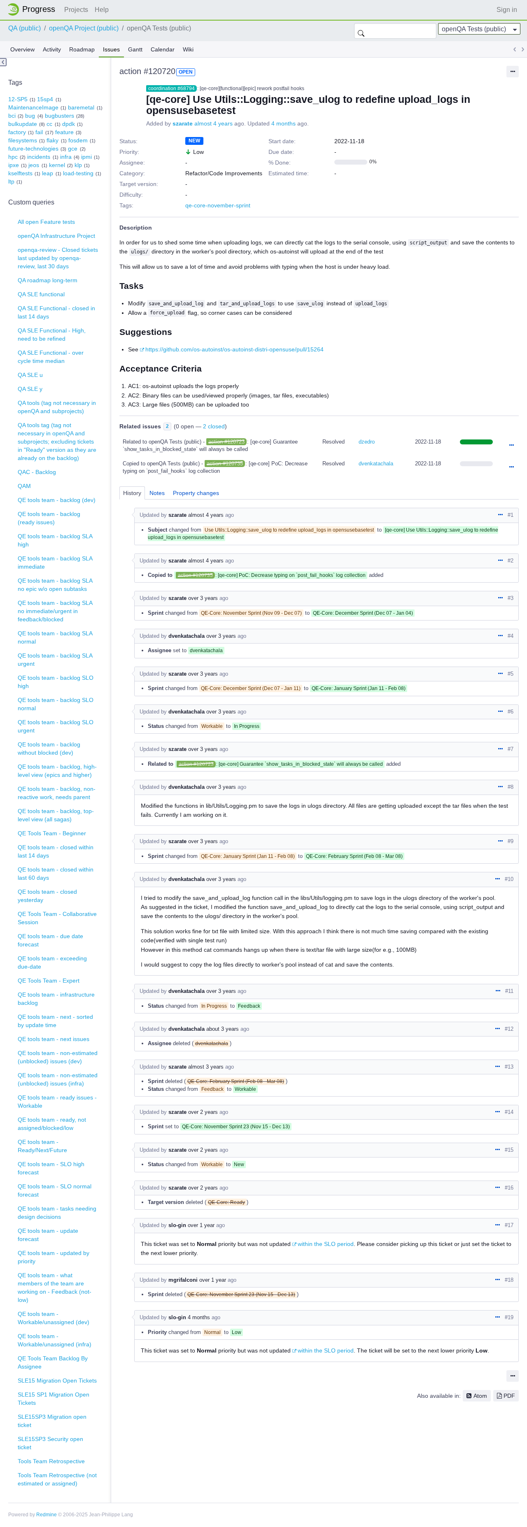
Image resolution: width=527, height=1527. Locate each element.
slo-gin (177, 1225)
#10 (509, 879)
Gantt (135, 49)
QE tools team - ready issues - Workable (57, 1101)
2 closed (214, 426)
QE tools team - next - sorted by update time (55, 1020)
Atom (480, 1395)
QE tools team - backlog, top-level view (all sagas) (56, 815)
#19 (509, 1317)
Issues (111, 49)
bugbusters (59, 115)
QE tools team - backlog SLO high (55, 681)
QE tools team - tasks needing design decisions (57, 1212)
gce (72, 148)
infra (66, 156)
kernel (57, 165)
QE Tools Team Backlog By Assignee (53, 1362)
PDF (509, 1395)
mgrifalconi (183, 1280)
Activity (52, 49)
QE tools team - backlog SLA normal (55, 637)
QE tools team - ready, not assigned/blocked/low (52, 1123)
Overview (22, 49)
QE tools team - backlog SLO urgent (55, 726)
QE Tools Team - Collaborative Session (57, 918)
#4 (510, 636)
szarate (183, 123)
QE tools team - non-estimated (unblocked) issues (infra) (58, 1079)
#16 (509, 1188)
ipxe (13, 165)
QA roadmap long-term (47, 280)
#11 (509, 991)
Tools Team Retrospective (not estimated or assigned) (57, 1479)
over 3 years (203, 598)
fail (39, 132)
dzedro (367, 442)
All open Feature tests (46, 221)
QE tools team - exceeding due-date (52, 962)
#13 (509, 1067)
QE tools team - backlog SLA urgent (55, 659)
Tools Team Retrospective (51, 1461)
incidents (38, 156)
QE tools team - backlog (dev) (57, 500)
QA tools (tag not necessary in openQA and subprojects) (57, 407)
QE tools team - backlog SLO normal (55, 704)
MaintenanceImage (33, 107)
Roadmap (82, 49)
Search (361, 31)
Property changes (196, 493)
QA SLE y (30, 389)
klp (78, 165)
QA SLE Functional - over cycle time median (51, 356)
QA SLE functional (41, 294)
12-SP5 (18, 99)
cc (49, 124)
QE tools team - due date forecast (50, 940)
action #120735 (225, 463)
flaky (52, 140)
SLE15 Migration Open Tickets (57, 1380)
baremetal (81, 107)
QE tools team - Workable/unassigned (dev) (53, 1318)
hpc (13, 156)
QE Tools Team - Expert (48, 980)
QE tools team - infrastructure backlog (56, 998)
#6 (510, 712)
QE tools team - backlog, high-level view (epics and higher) (57, 770)
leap (47, 173)
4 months (283, 123)
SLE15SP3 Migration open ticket (52, 1420)
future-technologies (33, 148)
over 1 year (201, 1225)
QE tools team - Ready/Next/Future (42, 1146)
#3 (510, 598)
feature (64, 132)
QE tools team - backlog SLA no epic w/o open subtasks (55, 584)
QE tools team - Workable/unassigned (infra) (54, 1340)
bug (30, 115)
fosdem (78, 140)
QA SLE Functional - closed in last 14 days (56, 312)
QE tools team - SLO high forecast (51, 1168)
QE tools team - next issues (53, 1039)
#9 (510, 841)
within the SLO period (326, 1244)
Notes (157, 493)
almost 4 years (213, 123)
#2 (510, 561)
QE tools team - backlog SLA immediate (55, 562)
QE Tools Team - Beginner (52, 833)
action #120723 (226, 442)
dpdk (68, 124)
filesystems (22, 140)
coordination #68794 (171, 88)
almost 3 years (206, 1067)
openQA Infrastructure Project (56, 235)
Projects (76, 9)
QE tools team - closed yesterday (47, 895)
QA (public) (24, 28)
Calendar (163, 49)
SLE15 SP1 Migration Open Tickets (53, 1398)
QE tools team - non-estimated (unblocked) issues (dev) (58, 1057)
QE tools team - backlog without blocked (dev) (49, 748)
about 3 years (222, 1029)
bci (12, 115)
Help (102, 9)
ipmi (86, 156)
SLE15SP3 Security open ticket (50, 1443)
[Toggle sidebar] (3, 62)
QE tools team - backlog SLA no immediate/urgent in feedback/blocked (55, 611)
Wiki (188, 49)
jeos (33, 165)
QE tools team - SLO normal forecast (54, 1190)
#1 (510, 515)
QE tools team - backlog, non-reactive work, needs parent (57, 793)
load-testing (78, 173)
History (132, 493)
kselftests (20, 173)
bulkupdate (22, 124)
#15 (509, 1150)
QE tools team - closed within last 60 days (55, 873)
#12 (509, 1029)
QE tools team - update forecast (48, 1234)
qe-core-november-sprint (217, 205)
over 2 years (203, 1112)
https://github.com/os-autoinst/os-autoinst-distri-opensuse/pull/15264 (234, 349)
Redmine (46, 1515)
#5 (510, 674)
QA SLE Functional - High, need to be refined (52, 334)
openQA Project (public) (84, 28)
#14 (509, 1112)
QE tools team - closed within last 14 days (55, 851)
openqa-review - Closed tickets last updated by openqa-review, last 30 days (58, 258)
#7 (510, 749)
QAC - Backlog (37, 472)
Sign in (507, 9)
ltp (11, 181)
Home (34, 9)
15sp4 (45, 99)
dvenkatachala (376, 463)
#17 (509, 1225)
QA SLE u (30, 375)
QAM (24, 486)
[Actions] (511, 445)
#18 (509, 1280)
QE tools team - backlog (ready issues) (49, 518)
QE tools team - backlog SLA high (55, 540)
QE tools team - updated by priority (53, 1257)
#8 (510, 787)
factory (17, 132)
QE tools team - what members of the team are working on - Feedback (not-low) (54, 1287)
